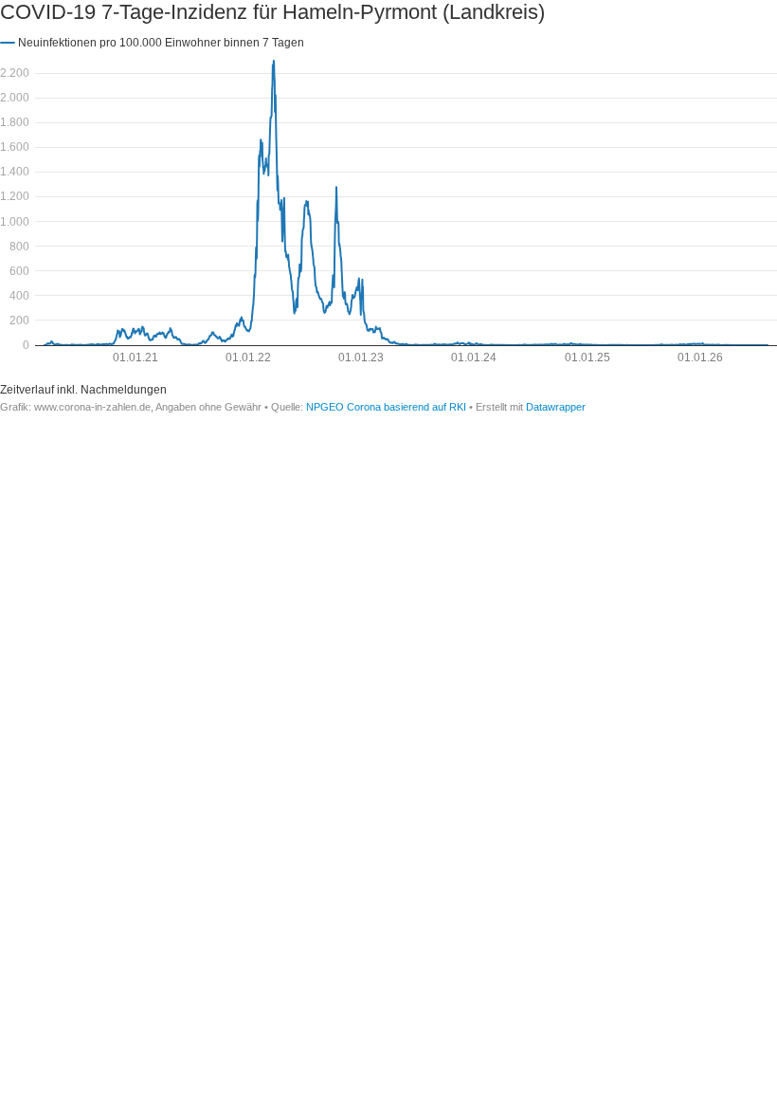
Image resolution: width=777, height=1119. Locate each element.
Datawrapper (556, 407)
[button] (152, 41)
